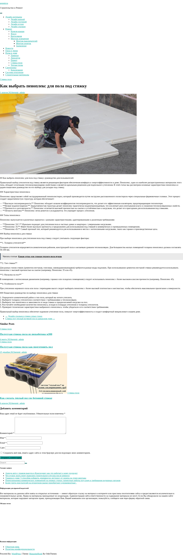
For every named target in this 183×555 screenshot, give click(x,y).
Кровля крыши (17, 31)
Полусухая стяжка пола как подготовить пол (26, 346)
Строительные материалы (17, 75)
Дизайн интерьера (13, 17)
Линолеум (15, 58)
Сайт (2, 448)
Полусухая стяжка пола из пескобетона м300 (26, 334)
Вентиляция (16, 36)
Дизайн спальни (18, 26)
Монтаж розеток (23, 43)
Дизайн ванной (18, 19)
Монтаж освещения (20, 39)
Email (3, 443)
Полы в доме (11, 53)
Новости (9, 48)
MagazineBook (35, 554)
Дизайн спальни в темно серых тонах (23, 316)
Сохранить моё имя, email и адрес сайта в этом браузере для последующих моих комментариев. (46, 453)
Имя (2, 438)
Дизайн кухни (17, 24)
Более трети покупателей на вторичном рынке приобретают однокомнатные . (41, 483)
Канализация (17, 70)
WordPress (16, 554)
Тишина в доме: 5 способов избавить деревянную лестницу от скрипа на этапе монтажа (45, 478)
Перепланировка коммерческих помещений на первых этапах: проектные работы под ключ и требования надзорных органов (62, 480)
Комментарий (7, 433)
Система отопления (14, 72)
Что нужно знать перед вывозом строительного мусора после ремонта (37, 475)
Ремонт (8, 29)
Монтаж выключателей (26, 41)
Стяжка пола (16, 63)
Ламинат (15, 55)
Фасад (13, 34)
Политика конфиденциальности (20, 549)
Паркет (14, 60)
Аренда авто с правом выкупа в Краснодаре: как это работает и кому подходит (41, 473)
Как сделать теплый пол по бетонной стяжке (26, 398)
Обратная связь (12, 547)
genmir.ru (4, 3)
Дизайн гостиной (19, 22)
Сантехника (10, 67)
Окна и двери (11, 51)
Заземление (21, 46)
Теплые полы (17, 65)
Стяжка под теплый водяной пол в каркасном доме (30, 318)
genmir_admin (19, 92)
